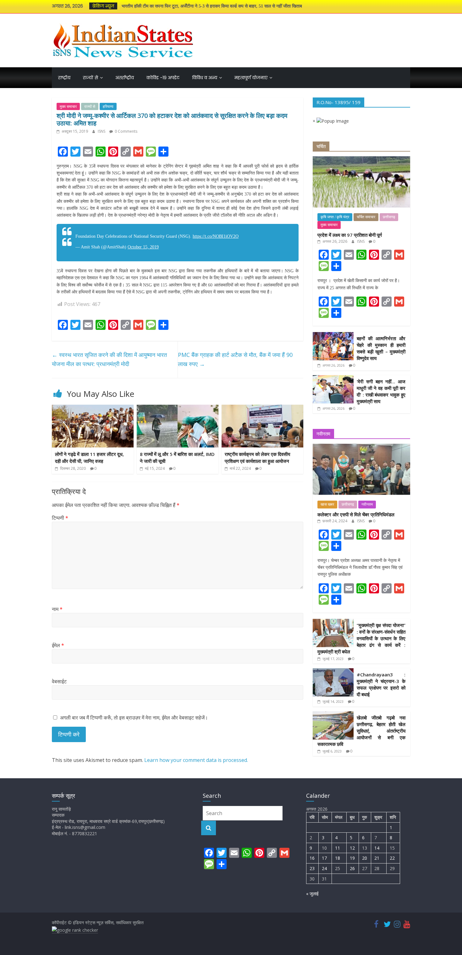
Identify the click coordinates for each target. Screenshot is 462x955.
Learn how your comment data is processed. (196, 760)
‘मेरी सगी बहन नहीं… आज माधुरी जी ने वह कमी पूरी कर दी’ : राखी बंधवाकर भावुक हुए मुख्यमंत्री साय (381, 391)
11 (337, 848)
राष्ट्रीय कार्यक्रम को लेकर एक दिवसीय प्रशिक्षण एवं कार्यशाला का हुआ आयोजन (257, 457)
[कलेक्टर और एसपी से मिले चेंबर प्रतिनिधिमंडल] (361, 447)
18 (337, 858)
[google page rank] (75, 930)
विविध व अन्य (204, 78)
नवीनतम (367, 504)
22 (392, 858)
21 (376, 858)
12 (352, 848)
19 (352, 858)
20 (364, 858)
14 (376, 848)
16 (312, 858)
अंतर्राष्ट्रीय (124, 78)
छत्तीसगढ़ (389, 217)
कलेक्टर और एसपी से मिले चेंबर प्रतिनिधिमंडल (355, 514)
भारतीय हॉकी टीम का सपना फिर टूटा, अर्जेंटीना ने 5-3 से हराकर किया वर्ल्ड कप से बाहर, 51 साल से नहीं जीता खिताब (212, 6)
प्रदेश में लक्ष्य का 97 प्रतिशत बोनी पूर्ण (349, 235)
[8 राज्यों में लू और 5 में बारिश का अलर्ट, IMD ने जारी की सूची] (177, 408)
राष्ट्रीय (64, 78)
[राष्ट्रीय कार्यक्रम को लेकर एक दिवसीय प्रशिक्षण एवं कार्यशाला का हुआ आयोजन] (262, 408)
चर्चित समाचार (366, 217)
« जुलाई (312, 894)
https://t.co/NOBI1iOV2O (216, 236)
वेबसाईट (59, 681)
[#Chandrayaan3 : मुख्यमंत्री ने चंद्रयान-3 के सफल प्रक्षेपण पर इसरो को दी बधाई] (333, 672)
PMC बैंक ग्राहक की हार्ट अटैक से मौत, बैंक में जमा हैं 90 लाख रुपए (235, 359)
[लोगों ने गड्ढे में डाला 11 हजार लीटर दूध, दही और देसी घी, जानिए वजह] (93, 408)
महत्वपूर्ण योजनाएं (250, 78)
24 (324, 868)
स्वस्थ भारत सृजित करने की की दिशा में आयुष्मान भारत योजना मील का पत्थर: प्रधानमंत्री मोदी (109, 359)
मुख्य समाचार (68, 106)
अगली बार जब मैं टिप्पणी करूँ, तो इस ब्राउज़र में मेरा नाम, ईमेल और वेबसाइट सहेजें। (134, 717)
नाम (57, 609)
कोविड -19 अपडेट (162, 78)
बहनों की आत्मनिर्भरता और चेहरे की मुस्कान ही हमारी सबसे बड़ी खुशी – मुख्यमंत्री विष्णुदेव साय (381, 348)
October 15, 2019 (143, 247)
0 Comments (125, 131)
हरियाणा (108, 106)
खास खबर (327, 504)
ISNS (102, 131)
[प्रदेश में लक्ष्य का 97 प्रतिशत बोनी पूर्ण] (361, 160)
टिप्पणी (60, 517)
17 (324, 858)
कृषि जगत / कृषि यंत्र (335, 217)
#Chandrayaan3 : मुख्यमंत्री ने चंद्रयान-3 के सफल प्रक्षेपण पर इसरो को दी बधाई (381, 684)
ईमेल (58, 645)
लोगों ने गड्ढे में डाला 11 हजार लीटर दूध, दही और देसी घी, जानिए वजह (89, 457)
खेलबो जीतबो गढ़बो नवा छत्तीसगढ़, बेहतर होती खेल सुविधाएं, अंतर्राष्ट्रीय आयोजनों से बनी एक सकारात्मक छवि (361, 730)
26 (352, 868)
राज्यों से (90, 78)
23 (312, 868)
